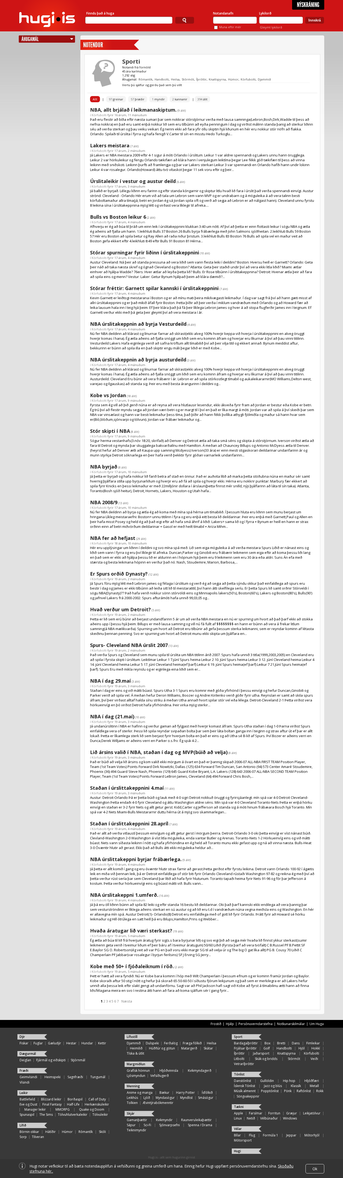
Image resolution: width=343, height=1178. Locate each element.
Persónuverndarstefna (255, 1024)
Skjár (131, 1113)
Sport (238, 1036)
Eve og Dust (28, 1104)
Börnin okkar (29, 1131)
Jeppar (291, 1135)
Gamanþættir (137, 1120)
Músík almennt (245, 1091)
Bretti (281, 1043)
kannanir (179, 99)
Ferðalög (171, 1043)
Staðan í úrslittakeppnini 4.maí (127, 788)
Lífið (23, 1125)
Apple (238, 1113)
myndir (158, 99)
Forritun (274, 1113)
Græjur (291, 1113)
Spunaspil (27, 1114)
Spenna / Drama (200, 1125)
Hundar (87, 1043)
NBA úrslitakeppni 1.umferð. (124, 895)
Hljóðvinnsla (168, 1070)
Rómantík (145, 79)
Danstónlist (242, 1080)
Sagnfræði (75, 1077)
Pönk (288, 1091)
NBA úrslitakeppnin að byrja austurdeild (138, 359)
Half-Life (73, 1104)
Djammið (264, 79)
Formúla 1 (270, 1135)
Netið (251, 1118)
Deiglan (25, 1060)
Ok (314, 1168)
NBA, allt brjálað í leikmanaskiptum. (133, 110)
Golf (266, 1048)
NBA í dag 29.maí (110, 681)
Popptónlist (270, 1091)
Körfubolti (248, 79)
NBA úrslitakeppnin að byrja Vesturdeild (138, 324)
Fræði (24, 1070)
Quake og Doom (91, 1109)
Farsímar (255, 1113)
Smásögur (205, 1097)
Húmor (233, 79)
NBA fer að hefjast (112, 538)
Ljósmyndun (136, 1075)
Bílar (237, 1135)
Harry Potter (185, 1092)
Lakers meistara (109, 145)
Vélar (238, 1128)
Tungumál (97, 1077)
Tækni (239, 1106)
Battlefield (27, 1099)
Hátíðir (50, 1131)
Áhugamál (30, 39)
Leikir (24, 1093)
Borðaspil (75, 1099)
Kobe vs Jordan (108, 395)
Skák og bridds (266, 1058)
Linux (238, 1118)
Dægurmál (28, 1053)
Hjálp (230, 1024)
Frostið (216, 1024)
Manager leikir (35, 1109)
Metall (314, 1086)
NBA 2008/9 (103, 502)
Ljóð (146, 1097)
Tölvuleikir (100, 1114)
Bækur (164, 1092)
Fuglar (38, 1043)
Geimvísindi (28, 1077)
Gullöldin (267, 1080)
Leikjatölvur (311, 1113)
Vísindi (24, 1082)
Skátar (208, 1048)
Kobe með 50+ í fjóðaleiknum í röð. (132, 966)
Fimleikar (313, 1043)
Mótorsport (243, 1140)
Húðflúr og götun (162, 1048)
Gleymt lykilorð (271, 27)
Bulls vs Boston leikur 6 (118, 217)
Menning (133, 1086)
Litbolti (239, 1058)
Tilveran (38, 1137)
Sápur (131, 1125)
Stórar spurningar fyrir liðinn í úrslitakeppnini (144, 252)
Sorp (23, 1137)
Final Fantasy (52, 1104)
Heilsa (175, 79)
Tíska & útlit (135, 1053)
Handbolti (162, 79)
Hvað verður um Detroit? (120, 609)
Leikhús (132, 1097)
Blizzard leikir (51, 1099)
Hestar (71, 1043)
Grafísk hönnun (138, 1070)
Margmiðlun (136, 1064)
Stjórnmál (78, 1060)
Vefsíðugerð (159, 1075)
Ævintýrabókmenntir (158, 1102)
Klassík (296, 1086)
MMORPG (62, 1109)
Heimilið (136, 1048)
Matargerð (189, 1048)
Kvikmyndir (164, 1120)
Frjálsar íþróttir (245, 1048)
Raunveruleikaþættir (196, 1120)
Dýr (22, 1036)
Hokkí (315, 1048)
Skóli (102, 1131)
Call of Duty (97, 1099)
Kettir (102, 1043)
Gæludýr (54, 1043)
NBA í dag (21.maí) (112, 716)
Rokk (319, 1091)
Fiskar (24, 1043)
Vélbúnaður (269, 1118)
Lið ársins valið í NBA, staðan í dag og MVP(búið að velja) (159, 752)
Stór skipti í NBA (110, 431)
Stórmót (188, 79)
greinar (116, 99)
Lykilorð (265, 13)
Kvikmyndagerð (199, 1070)
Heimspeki (52, 1077)
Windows (290, 1118)
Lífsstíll (132, 1036)
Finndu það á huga (100, 13)
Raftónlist (304, 1091)
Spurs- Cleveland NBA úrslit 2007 (129, 645)
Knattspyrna (217, 79)
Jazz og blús (273, 1086)
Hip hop (289, 1080)
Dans (296, 1043)
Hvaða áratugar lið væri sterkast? (131, 930)
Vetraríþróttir (244, 1064)
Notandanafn (223, 13)
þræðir (137, 99)
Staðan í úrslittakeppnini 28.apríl (129, 823)
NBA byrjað (103, 466)
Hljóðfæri (311, 1080)
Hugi (237, 1151)
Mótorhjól (311, 1135)
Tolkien (132, 1102)
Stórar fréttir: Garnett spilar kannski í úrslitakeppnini (154, 288)
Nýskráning (308, 5)
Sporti (131, 61)
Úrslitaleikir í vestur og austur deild (133, 181)
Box (267, 1043)
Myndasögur (165, 1097)
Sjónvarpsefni (169, 1125)
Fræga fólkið (192, 1043)
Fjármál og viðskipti (51, 1060)
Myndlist (186, 1097)
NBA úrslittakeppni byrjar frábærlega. (136, 859)
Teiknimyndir (136, 1130)
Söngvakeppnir (248, 1096)
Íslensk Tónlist (244, 1086)
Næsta (126, 1001)
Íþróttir (201, 79)
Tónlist (239, 1074)
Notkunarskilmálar (291, 1024)
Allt (95, 99)
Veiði (314, 1058)
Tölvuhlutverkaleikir (72, 1114)
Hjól (302, 1048)
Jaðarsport (261, 1053)
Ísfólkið (207, 1092)
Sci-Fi (147, 1125)
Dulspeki (152, 1043)
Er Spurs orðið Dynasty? (119, 573)
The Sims (46, 1114)
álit (202, 99)
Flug (252, 1135)
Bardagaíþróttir (246, 1043)
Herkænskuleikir (97, 1104)
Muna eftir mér (230, 27)
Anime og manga (139, 1092)
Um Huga (317, 1024)
